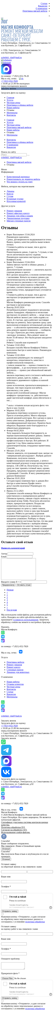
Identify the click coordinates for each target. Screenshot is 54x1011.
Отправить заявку (9, 911)
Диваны (10, 191)
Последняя (12, 610)
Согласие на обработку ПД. (14, 830)
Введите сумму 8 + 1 (11, 582)
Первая (10, 590)
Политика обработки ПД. (13, 827)
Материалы (12, 112)
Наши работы (13, 107)
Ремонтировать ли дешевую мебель (23, 179)
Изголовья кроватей (16, 201)
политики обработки (35, 922)
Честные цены (13, 102)
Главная (10, 97)
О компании (41, 8)
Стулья (10, 196)
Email (3, 556)
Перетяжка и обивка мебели (20, 105)
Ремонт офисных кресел (18, 213)
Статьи (44, 3)
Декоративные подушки (18, 218)
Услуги (10, 100)
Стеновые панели (15, 670)
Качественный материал (18, 177)
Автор (4, 553)
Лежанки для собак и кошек (20, 216)
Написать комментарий (13, 548)
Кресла (10, 194)
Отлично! (6, 849)
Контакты (11, 115)
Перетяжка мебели (15, 662)
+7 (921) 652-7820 (9, 81)
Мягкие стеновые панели (19, 221)
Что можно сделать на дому (20, 182)
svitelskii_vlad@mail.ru (11, 57)
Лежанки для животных (18, 672)
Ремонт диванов (14, 211)
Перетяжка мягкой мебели (35, 11)
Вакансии (42, 6)
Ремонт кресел (13, 667)
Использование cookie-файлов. (15, 832)
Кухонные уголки (15, 199)
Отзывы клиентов (15, 684)
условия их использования (25, 620)
